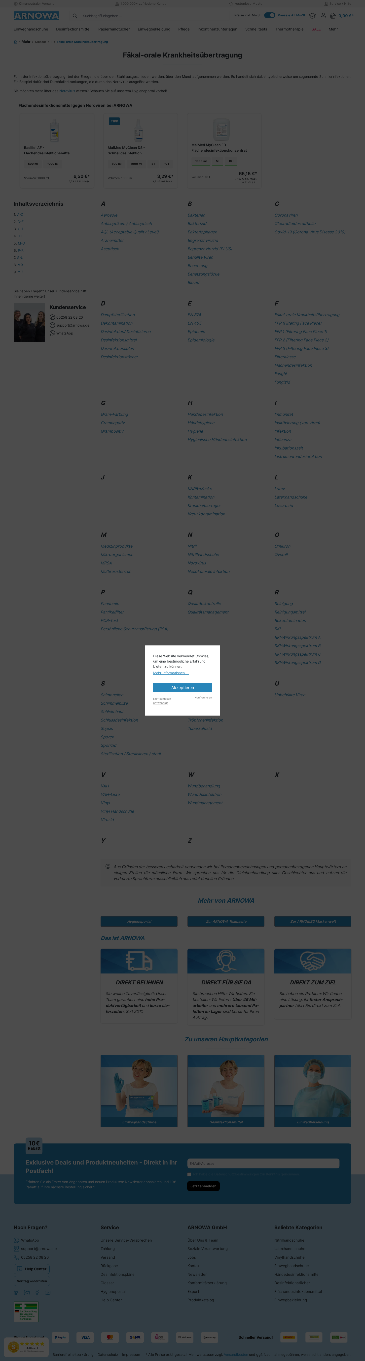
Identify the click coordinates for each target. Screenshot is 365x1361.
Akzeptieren (182, 687)
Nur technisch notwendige (162, 701)
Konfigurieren (203, 697)
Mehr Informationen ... (171, 673)
